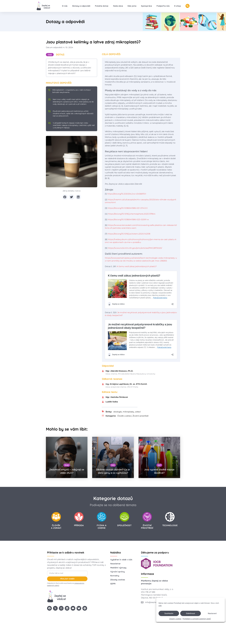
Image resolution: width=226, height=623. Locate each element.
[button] (65, 197)
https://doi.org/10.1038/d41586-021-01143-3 (127, 208)
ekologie (117, 412)
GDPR (113, 583)
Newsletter (115, 563)
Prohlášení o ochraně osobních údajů (197, 619)
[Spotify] (84, 608)
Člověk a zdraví (124, 416)
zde (160, 605)
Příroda (79, 525)
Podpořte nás (163, 6)
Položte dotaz (101, 6)
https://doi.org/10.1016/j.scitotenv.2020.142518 (129, 234)
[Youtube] (73, 608)
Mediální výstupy (118, 567)
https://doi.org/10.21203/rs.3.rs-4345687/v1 (126, 194)
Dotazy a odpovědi (81, 6)
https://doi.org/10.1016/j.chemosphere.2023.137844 (131, 214)
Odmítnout (190, 613)
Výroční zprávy (117, 571)
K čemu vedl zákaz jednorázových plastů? (137, 266)
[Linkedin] (67, 608)
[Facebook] (49, 608)
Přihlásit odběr (67, 579)
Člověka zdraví (56, 526)
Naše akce (118, 6)
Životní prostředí (140, 416)
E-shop (177, 6)
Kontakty (114, 575)
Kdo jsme (132, 6)
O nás (65, 6)
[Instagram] (61, 608)
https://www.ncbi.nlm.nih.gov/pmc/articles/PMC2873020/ (135, 248)
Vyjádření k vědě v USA (121, 559)
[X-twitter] (55, 608)
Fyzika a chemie (102, 526)
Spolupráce (146, 6)
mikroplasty (128, 412)
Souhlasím (168, 613)
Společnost (124, 525)
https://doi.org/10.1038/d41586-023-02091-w (128, 219)
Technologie (170, 525)
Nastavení (212, 613)
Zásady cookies (175, 619)
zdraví (138, 412)
